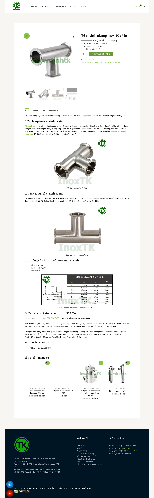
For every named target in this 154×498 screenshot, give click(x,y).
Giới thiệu (81, 445)
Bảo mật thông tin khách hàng (89, 464)
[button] (46, 6)
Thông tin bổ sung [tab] (38, 110)
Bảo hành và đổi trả (85, 461)
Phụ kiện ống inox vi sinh (97, 60)
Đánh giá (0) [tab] (53, 110)
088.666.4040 (127, 453)
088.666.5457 (131, 445)
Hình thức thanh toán (86, 459)
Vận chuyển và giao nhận (87, 456)
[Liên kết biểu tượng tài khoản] (144, 6)
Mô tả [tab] (27, 110)
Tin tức (80, 448)
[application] (51, 6)
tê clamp (88, 62)
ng (86, 451)
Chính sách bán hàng (85, 453)
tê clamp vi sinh (97, 62)
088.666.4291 (127, 448)
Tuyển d (80, 451)
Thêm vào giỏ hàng (101, 54)
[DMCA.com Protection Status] (22, 491)
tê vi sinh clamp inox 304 (111, 62)
